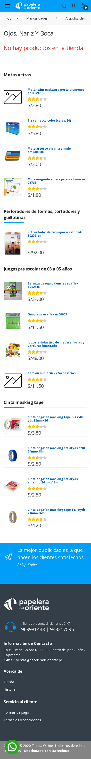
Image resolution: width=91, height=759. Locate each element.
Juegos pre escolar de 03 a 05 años (38, 269)
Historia (10, 689)
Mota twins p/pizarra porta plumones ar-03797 (56, 91)
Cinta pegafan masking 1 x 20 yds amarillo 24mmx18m (53, 480)
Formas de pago (16, 712)
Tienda (9, 681)
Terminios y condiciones (22, 720)
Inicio (8, 18)
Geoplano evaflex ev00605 (47, 314)
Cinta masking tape (23, 402)
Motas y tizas (17, 75)
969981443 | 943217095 (47, 629)
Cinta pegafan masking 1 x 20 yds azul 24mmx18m (56, 449)
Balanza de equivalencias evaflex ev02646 (53, 285)
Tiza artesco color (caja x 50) (49, 120)
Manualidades (37, 18)
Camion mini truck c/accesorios (52, 373)
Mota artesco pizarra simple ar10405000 (49, 150)
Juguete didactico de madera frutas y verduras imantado (56, 344)
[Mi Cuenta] (73, 5)
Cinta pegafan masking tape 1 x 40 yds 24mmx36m (57, 511)
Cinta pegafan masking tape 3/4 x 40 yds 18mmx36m (55, 419)
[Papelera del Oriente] (27, 5)
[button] (64, 5)
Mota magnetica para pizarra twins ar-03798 (57, 181)
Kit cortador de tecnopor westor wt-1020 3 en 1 (55, 234)
